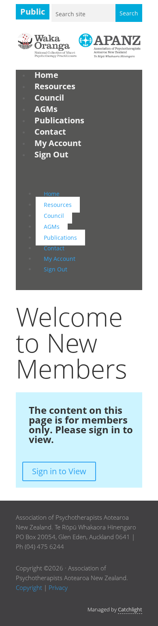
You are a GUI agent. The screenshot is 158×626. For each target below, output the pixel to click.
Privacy (58, 587)
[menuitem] (46, 75)
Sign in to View (59, 471)
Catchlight (130, 609)
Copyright (29, 587)
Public (32, 11)
